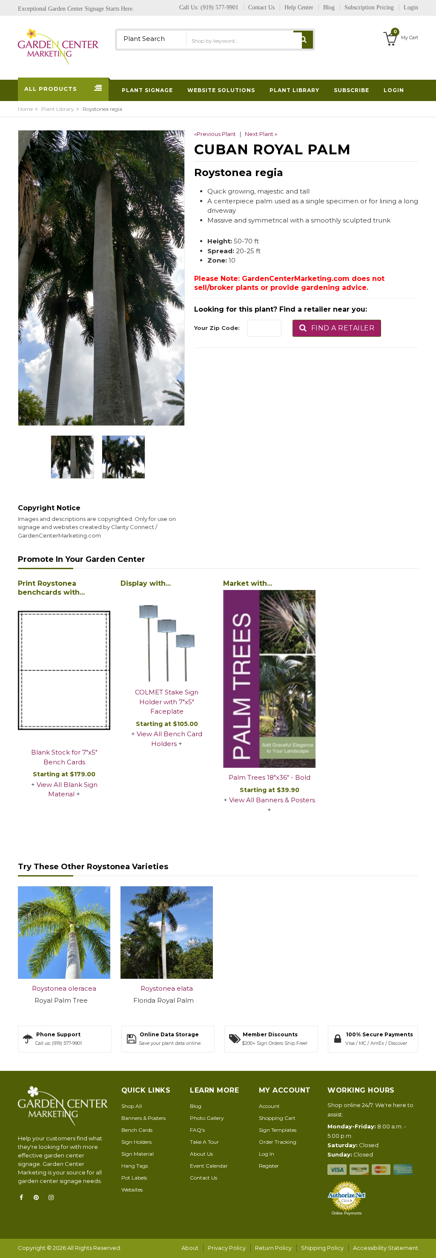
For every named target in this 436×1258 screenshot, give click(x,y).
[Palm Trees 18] (269, 679)
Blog (195, 1106)
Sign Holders (136, 1142)
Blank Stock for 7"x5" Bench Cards (64, 757)
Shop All (131, 1106)
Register (269, 1166)
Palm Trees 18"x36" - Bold (269, 777)
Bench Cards (136, 1130)
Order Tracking (277, 1142)
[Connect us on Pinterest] (39, 1197)
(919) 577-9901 (219, 7)
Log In (266, 1154)
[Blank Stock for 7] (64, 671)
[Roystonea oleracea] (64, 932)
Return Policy (273, 1247)
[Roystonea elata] (166, 932)
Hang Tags (134, 1166)
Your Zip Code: (217, 327)
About (189, 1247)
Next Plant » (261, 133)
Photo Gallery (207, 1118)
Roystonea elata (167, 988)
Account (269, 1106)
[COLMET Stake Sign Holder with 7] (166, 636)
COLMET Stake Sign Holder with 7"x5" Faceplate (166, 701)
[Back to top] (427, 1242)
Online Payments (347, 1213)
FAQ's (197, 1130)
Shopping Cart (277, 1118)
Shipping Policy (322, 1247)
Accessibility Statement (385, 1247)
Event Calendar (209, 1166)
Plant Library (57, 109)
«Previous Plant (215, 133)
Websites (132, 1189)
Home (25, 109)
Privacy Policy (227, 1247)
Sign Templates (277, 1130)
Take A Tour (204, 1142)
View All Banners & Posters (272, 800)
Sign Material (137, 1154)
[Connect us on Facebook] (24, 1197)
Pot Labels (134, 1177)
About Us (201, 1154)
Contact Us (203, 1177)
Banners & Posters (143, 1118)
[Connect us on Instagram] (54, 1197)
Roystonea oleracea (64, 988)
